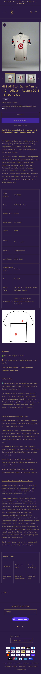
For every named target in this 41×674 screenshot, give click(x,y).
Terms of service (32, 666)
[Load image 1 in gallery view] (10, 78)
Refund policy (34, 663)
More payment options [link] (20, 125)
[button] (4, 12)
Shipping (4, 102)
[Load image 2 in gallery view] (20, 78)
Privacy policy (22, 666)
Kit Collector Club (12, 663)
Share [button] (5, 592)
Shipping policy (21, 669)
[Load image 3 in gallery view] (31, 78)
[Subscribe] (34, 611)
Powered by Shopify (23, 663)
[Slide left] (2, 79)
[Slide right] (38, 79)
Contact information (11, 666)
